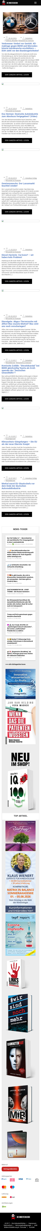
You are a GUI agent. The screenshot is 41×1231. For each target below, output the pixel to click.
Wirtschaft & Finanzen (26, 40)
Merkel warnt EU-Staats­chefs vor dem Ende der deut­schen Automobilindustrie (18, 486)
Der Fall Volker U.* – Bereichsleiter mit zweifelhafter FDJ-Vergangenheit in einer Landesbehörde (20, 540)
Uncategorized (10, 438)
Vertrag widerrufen (10, 1169)
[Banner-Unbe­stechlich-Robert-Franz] (20, 836)
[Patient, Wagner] (20, 722)
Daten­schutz (8, 1225)
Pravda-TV (10, 558)
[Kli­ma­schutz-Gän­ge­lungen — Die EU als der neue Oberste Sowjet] (20, 419)
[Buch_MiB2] (20, 1104)
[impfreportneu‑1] (20, 934)
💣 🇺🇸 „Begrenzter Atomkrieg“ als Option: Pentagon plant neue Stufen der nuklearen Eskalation (20, 653)
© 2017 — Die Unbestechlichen (15, 1223)
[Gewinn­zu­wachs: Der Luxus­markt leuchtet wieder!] (20, 161)
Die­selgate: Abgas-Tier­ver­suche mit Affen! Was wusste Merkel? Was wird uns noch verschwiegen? (20, 324)
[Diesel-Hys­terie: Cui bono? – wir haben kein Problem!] (20, 232)
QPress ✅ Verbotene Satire (16, 544)
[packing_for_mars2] (20, 1143)
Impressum (32, 1223)
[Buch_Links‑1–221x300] (17, 973)
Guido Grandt (11, 593)
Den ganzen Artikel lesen (17, 75)
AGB (35, 1225)
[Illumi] (20, 1058)
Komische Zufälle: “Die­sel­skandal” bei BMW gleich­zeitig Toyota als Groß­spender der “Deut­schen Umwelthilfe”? (20, 369)
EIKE (8, 608)
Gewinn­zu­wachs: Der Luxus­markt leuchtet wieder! (18, 184)
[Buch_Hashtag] (20, 1013)
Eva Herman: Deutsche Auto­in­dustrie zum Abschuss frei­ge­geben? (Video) (20, 115)
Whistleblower (10, 362)
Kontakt (32, 1227)
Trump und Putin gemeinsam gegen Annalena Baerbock (19, 615)
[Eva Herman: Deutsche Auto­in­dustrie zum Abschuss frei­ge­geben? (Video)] (20, 93)
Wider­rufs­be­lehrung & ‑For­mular (15, 1227)
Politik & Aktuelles (11, 40)
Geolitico (10, 618)
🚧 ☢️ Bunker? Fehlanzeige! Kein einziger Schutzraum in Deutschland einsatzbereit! (20, 641)
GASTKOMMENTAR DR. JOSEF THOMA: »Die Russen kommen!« (18, 590)
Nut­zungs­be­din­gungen (23, 1225)
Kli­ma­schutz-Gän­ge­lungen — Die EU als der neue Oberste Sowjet (19, 442)
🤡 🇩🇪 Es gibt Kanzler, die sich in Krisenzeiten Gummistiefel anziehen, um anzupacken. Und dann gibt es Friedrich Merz (20, 578)
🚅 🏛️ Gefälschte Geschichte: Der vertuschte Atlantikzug (19, 566)
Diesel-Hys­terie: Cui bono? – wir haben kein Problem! (18, 256)
